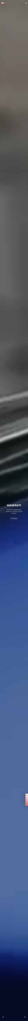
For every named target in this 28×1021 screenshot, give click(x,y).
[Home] (3, 3)
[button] (25, 3)
